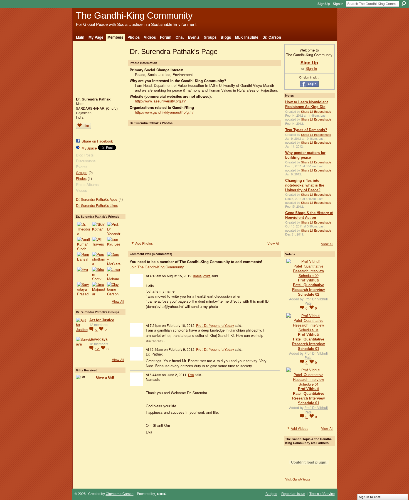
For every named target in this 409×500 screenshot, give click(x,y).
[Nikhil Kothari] (98, 228)
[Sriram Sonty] (98, 273)
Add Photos (144, 243)
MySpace (89, 148)
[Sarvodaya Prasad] (83, 288)
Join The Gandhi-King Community (157, 266)
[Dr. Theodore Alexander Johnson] (83, 228)
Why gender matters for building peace (305, 155)
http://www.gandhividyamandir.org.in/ (164, 112)
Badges (271, 493)
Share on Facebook (97, 141)
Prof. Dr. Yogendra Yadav (215, 325)
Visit (297, 479)
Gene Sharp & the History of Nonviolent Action (309, 215)
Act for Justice (101, 320)
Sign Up (323, 4)
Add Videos (299, 428)
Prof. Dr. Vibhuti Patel (316, 301)
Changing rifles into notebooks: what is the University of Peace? (304, 185)
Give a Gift (105, 377)
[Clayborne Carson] (113, 288)
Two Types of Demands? (306, 130)
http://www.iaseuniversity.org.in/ (160, 101)
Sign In (338, 4)
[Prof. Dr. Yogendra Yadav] (113, 228)
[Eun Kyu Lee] (113, 243)
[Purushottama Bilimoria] (98, 258)
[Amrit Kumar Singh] (83, 243)
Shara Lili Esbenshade (316, 111)
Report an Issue (293, 493)
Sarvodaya (98, 339)
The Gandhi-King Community (134, 15)
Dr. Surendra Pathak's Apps (96, 199)
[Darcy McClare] (113, 258)
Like (86, 125)
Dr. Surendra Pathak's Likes (97, 205)
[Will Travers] (98, 243)
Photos (81, 178)
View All (118, 301)
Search (403, 3)
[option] (204, 183)
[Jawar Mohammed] (113, 273)
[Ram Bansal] (83, 258)
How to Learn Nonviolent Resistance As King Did (306, 104)
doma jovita (202, 275)
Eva (191, 374)
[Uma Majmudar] (98, 288)
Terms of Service (322, 493)
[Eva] (83, 273)
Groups (81, 172)
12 (97, 348)
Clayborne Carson (120, 493)
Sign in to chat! (370, 497)
